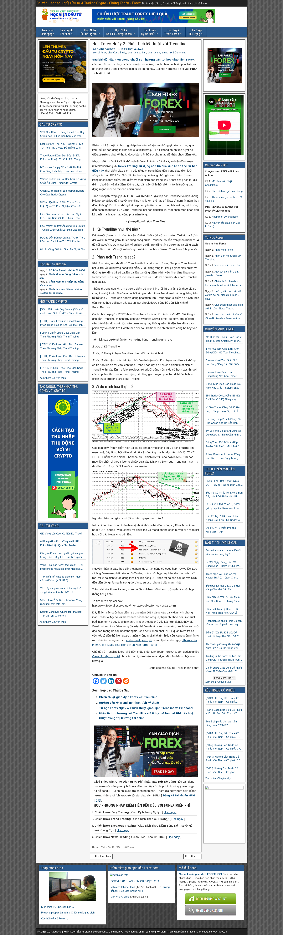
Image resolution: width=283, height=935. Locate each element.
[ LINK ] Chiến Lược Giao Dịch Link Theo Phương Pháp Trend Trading (60, 334)
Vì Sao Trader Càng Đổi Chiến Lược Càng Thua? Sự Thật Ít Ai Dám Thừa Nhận (223, 409)
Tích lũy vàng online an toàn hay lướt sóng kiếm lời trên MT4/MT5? (61, 590)
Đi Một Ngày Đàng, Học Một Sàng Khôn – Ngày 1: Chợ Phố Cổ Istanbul (223, 564)
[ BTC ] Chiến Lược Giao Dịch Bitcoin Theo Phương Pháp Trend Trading (61, 346)
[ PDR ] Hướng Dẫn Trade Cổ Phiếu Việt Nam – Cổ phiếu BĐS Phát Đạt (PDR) (224, 758)
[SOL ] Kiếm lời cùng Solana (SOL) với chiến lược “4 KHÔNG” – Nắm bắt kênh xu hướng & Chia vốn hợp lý (62, 311)
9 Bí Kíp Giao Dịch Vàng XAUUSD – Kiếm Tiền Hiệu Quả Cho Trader (60, 543)
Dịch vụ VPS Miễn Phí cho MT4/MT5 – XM (221, 529)
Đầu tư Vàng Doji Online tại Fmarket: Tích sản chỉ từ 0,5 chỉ (61, 613)
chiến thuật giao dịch (139, 640)
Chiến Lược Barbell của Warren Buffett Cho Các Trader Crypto (62, 192)
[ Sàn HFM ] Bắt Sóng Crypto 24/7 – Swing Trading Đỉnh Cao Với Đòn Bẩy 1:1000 (223, 483)
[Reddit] (126, 681)
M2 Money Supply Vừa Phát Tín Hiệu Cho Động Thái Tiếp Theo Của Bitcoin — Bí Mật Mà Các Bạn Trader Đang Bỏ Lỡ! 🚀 (63, 169)
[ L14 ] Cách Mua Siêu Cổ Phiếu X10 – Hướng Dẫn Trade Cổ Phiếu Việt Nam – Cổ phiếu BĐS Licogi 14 (224, 712)
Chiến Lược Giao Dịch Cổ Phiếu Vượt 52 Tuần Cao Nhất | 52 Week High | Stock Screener (224, 669)
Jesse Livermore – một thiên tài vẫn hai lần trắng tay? (223, 552)
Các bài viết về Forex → (54, 918)
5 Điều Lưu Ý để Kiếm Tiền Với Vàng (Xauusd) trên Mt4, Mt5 (61, 602)
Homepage (47, 32)
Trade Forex (172, 32)
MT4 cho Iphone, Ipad (123, 887)
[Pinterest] (118, 681)
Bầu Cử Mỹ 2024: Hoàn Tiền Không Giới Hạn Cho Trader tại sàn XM (223, 518)
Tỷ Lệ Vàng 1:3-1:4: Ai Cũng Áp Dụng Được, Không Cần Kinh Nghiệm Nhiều (223, 432)
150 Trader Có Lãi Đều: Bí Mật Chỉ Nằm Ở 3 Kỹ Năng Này (223, 397)
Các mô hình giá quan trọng (227, 191)
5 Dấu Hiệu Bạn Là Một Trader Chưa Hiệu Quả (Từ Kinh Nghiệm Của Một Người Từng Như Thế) (60, 204)
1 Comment (179, 52)
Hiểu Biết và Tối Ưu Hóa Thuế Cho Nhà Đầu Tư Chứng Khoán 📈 (223, 599)
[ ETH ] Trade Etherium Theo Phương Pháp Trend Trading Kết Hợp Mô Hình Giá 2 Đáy (61, 323)
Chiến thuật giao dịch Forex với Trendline (128, 697)
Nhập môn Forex (223, 249)
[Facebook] (96, 681)
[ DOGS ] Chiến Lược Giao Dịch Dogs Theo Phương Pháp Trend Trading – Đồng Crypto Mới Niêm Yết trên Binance (62, 370)
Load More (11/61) (224, 678)
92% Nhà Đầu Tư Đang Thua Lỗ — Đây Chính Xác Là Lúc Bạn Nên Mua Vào (62, 134)
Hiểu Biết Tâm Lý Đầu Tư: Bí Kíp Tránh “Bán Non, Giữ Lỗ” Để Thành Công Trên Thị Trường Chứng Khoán (224, 611)
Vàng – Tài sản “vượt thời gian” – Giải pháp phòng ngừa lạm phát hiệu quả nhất (61, 567)
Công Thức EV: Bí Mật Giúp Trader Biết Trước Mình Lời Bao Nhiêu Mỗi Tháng (224, 444)
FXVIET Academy (105, 48)
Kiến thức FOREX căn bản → (58, 906)
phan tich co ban (137, 52)
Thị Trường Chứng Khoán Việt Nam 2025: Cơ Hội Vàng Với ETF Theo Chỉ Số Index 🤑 (223, 646)
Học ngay (170, 812)
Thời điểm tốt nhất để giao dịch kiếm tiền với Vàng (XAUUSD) (60, 578)
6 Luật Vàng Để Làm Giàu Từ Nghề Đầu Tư (62, 251)
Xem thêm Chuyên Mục (52, 377)
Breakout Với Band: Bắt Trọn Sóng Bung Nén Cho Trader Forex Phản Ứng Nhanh (222, 374)
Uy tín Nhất (148, 32)
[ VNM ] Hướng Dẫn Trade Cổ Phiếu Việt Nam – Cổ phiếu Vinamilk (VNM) (222, 700)
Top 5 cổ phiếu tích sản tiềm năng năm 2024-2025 (222, 723)
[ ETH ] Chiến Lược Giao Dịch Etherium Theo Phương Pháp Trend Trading (62, 358)
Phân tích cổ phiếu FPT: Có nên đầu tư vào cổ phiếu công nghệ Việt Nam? (224, 623)
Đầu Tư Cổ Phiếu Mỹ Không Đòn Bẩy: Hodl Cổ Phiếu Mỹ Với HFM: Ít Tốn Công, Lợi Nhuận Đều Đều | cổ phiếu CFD (224, 494)
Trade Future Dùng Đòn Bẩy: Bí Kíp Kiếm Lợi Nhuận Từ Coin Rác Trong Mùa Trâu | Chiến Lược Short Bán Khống (60, 157)
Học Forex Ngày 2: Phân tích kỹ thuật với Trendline (139, 44)
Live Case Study (117, 52)
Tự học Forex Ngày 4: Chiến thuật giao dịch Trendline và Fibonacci (146, 708)
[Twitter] (103, 681)
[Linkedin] (111, 681)
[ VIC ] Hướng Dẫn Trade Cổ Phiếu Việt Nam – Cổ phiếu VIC (223, 747)
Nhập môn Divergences (225, 216)
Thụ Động (195, 32)
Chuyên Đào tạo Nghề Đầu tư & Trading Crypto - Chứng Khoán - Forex (89, 3)
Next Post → (192, 856)
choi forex (100, 52)
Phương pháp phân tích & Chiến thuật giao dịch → (69, 912)
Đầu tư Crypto (88, 32)
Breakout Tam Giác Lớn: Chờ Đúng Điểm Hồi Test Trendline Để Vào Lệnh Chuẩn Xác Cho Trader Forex (222, 350)
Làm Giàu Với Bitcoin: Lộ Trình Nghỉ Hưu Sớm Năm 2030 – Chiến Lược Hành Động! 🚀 (60, 216)
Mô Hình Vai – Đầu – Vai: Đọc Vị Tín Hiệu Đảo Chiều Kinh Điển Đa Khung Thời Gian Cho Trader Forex (224, 339)
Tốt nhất (67, 32)
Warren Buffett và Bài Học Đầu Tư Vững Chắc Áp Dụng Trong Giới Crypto (63, 181)
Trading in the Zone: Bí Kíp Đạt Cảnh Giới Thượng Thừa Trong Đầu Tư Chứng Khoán (223, 658)
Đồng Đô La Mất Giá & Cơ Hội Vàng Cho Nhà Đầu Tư (223, 587)
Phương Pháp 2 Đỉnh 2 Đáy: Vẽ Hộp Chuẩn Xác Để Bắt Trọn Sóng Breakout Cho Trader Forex (224, 421)
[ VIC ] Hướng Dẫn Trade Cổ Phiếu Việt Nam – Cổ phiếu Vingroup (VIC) (222, 770)
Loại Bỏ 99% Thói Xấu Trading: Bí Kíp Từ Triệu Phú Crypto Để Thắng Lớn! (61, 145)
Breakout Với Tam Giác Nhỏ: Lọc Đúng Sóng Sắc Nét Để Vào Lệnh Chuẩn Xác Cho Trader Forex (224, 362)
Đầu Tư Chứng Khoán (119, 32)
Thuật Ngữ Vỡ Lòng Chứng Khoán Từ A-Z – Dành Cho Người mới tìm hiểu (221, 576)
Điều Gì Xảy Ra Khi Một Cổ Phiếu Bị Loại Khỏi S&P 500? (222, 634)
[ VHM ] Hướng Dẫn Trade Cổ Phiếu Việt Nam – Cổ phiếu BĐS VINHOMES (224, 735)
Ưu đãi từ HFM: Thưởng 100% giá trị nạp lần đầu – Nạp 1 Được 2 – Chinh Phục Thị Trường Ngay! (224, 506)
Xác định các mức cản (227, 265)
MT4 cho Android (120, 896)
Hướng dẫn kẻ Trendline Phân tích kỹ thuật (129, 702)
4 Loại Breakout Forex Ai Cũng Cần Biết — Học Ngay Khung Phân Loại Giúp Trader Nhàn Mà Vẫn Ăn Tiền (224, 456)
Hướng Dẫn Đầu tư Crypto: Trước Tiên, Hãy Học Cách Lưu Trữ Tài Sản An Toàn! (62, 239)
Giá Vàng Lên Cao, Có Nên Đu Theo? (61, 533)
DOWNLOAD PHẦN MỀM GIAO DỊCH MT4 (135, 881)
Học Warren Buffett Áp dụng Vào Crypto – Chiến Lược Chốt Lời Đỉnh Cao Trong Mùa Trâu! (62, 228)
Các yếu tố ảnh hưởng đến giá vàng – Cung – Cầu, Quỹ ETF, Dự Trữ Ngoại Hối (61, 555)
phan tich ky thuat (158, 52)
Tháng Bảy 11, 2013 (132, 48)
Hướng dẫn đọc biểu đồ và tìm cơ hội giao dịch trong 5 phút (223, 295)
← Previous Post (101, 856)
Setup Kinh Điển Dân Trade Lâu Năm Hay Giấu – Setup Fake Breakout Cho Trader (223, 386)
